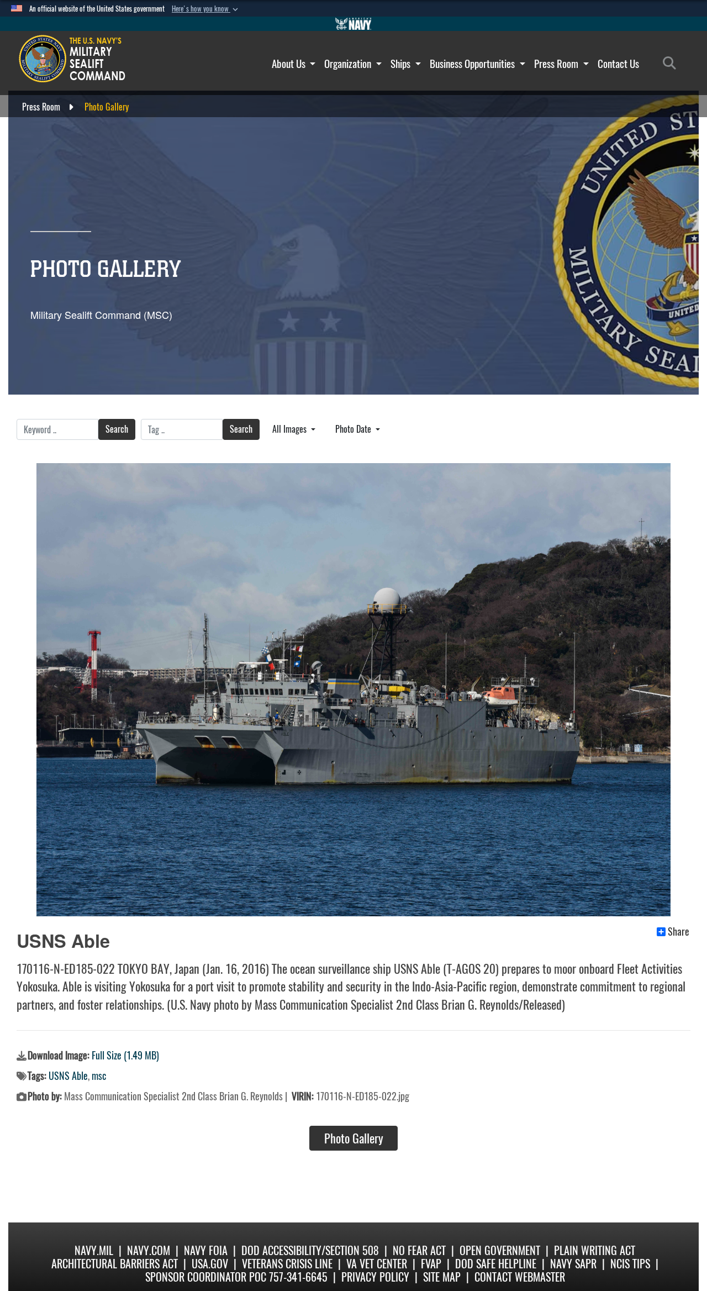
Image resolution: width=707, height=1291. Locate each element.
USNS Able (68, 1076)
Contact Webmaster (519, 1276)
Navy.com (148, 1250)
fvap (431, 1263)
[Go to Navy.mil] (353, 24)
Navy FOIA (206, 1250)
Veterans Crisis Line (287, 1263)
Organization (348, 63)
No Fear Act (419, 1250)
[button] (206, 8)
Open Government (500, 1250)
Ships (402, 63)
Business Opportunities (473, 63)
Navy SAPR (573, 1263)
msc (99, 1076)
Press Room (557, 63)
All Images (290, 429)
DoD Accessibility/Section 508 (310, 1250)
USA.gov (210, 1263)
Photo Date (354, 429)
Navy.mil (94, 1250)
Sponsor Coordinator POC (205, 1276)
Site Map (442, 1276)
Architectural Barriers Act (114, 1263)
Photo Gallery (353, 1138)
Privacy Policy (375, 1276)
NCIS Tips (630, 1263)
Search (116, 429)
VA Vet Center (376, 1263)
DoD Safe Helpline (495, 1263)
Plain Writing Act (594, 1250)
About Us (290, 63)
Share (678, 931)
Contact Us (618, 63)
